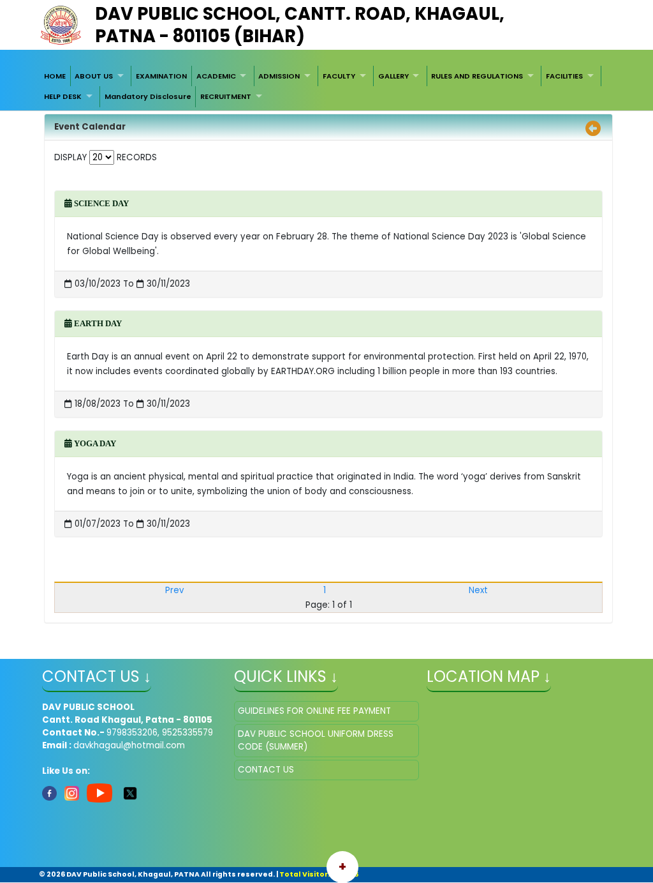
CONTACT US (266, 770)
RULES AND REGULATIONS (477, 76)
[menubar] (326, 86)
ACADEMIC (216, 76)
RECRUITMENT (225, 96)
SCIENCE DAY (100, 203)
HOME (55, 76)
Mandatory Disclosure (148, 96)
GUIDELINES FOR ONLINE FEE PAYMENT (314, 711)
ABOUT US (94, 76)
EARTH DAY (97, 323)
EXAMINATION (161, 76)
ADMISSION (279, 76)
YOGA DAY (94, 443)
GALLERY (393, 76)
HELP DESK (63, 96)
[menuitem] (55, 76)
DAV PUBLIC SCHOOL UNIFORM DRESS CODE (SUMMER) (315, 740)
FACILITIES (564, 76)
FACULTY (339, 76)
